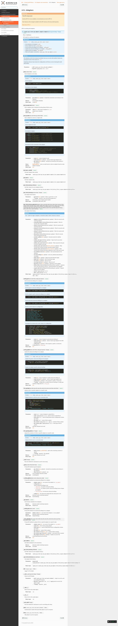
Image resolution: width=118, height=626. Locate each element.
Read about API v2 (26, 24)
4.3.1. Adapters (6, 23)
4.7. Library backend (6, 34)
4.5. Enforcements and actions (8, 30)
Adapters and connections (41, 2)
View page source (60, 2)
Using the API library (29, 2)
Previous (25, 4)
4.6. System (4, 32)
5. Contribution (4, 36)
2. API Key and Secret (5, 12)
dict (36, 102)
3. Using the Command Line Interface (8, 14)
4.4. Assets (4, 28)
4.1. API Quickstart (5, 18)
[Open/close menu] (0, 10)
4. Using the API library (5, 16)
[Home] (22, 2)
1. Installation (4, 10)
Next (61, 4)
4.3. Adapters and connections (8, 21)
